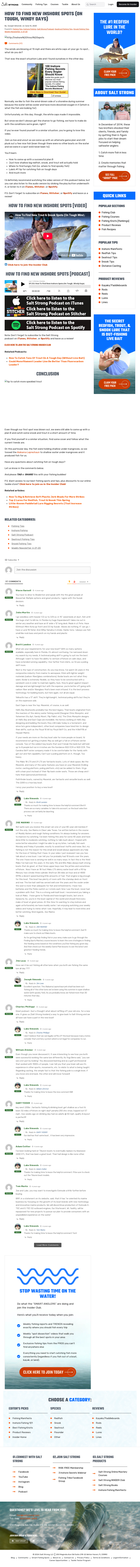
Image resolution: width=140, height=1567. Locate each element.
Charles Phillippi (42, 1033)
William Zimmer (42, 1089)
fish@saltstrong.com (28, 1515)
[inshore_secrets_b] (47, 80)
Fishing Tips (18, 29)
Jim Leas (40, 983)
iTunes (29, 186)
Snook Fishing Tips (81, 29)
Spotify (52, 186)
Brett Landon (41, 802)
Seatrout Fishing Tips (64, 29)
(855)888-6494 (28, 1518)
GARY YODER (41, 1132)
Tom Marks (40, 1230)
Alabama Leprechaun (28, 452)
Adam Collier (41, 1169)
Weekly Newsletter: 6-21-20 (16, 32)
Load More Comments (48, 1245)
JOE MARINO (41, 927)
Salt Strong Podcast (45, 29)
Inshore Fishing (29, 29)
